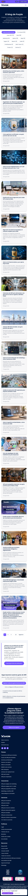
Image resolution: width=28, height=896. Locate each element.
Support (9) (6, 41)
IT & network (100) (21, 32)
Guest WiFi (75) (10, 35)
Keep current (17, 893)
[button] (25, 5)
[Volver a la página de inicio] (5, 5)
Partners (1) (18, 47)
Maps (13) (23, 38)
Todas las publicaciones (8, 32)
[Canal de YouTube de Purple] (5, 748)
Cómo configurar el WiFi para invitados (14, 687)
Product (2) (10, 47)
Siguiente (21, 634)
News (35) (19, 35)
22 (15, 634)
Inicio (2, 8)
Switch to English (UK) (8, 893)
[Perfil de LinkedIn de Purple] (2, 748)
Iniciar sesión (24, 1)
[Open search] (16, 2)
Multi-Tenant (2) (19, 44)
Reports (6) (14, 41)
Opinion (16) (15, 38)
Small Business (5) (9, 44)
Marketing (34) (6, 38)
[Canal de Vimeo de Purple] (8, 748)
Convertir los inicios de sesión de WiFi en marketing (12, 691)
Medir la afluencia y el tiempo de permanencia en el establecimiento (14, 697)
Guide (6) (22, 41)
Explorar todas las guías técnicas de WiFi (14, 683)
